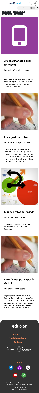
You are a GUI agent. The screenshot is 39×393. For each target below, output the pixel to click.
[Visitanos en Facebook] (11, 367)
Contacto (18, 342)
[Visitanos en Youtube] (15, 375)
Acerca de (17, 334)
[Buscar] (30, 3)
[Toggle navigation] (1, 1)
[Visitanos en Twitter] (28, 367)
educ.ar (8, 382)
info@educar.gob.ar (24, 389)
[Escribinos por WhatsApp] (24, 375)
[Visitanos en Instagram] (19, 367)
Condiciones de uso (18, 338)
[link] (35, 3)
